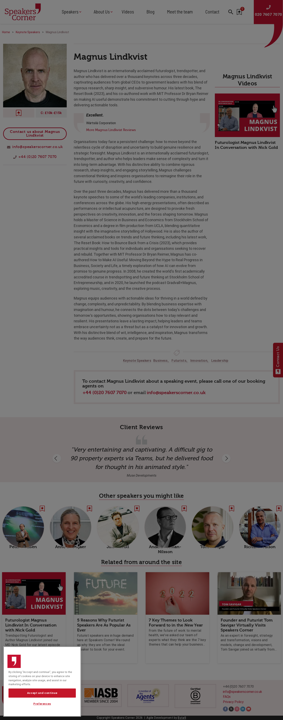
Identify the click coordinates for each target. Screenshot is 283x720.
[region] (42, 681)
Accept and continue (42, 693)
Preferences (42, 703)
